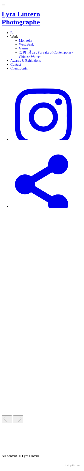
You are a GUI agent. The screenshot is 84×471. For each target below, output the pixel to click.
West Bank (26, 44)
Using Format (72, 465)
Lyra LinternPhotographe (21, 18)
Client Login (19, 68)
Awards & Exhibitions (25, 60)
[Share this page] (43, 206)
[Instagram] (43, 139)
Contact (15, 64)
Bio (12, 33)
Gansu (23, 48)
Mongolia (25, 40)
